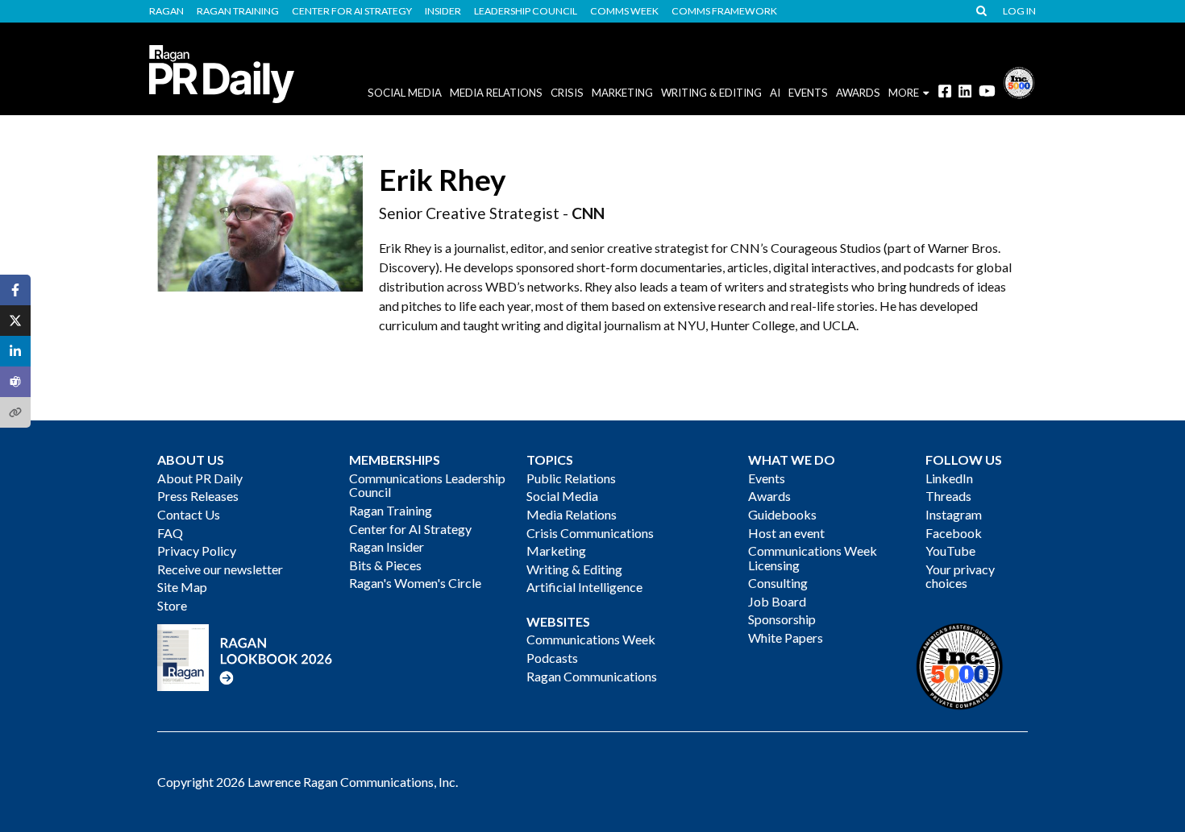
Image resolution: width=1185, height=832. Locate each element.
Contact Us (188, 514)
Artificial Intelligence (584, 586)
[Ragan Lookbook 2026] (245, 656)
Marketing (622, 92)
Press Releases (198, 495)
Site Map (182, 586)
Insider (443, 11)
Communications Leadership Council (427, 485)
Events (766, 478)
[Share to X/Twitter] (15, 320)
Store (172, 605)
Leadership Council (525, 11)
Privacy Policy (196, 550)
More (903, 92)
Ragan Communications (591, 676)
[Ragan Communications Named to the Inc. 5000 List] (1019, 81)
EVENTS (808, 92)
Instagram (953, 514)
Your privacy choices (960, 576)
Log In (1019, 11)
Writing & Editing (711, 92)
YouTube (950, 550)
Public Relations (571, 478)
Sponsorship (782, 619)
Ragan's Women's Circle (415, 582)
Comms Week (624, 11)
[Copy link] (15, 412)
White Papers (785, 637)
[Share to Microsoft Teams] (15, 381)
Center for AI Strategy (352, 11)
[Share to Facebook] (15, 290)
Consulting (778, 582)
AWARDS (858, 92)
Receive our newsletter (220, 569)
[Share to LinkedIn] (15, 351)
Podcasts (552, 657)
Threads (948, 495)
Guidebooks (782, 514)
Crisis (567, 92)
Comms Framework (724, 11)
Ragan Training (238, 11)
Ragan (166, 11)
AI (775, 92)
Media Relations (496, 92)
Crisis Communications (590, 532)
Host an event (786, 532)
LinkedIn (949, 478)
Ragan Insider (386, 546)
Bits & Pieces (385, 565)
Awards (769, 495)
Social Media (405, 92)
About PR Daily (200, 478)
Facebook (953, 532)
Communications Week (590, 639)
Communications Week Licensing (812, 558)
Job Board (777, 601)
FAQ (170, 532)
